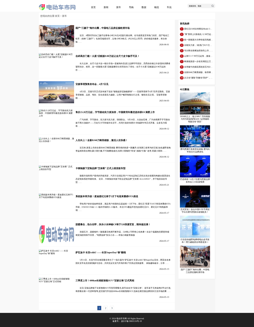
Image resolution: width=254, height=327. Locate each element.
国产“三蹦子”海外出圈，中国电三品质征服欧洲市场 (103, 28)
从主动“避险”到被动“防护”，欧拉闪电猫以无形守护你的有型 (211, 78)
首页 (93, 7)
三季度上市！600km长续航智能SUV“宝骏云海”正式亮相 (105, 280)
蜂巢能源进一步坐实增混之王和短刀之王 (202, 61)
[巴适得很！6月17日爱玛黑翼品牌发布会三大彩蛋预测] (196, 177)
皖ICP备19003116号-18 (131, 321)
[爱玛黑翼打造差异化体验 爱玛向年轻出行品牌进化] (196, 147)
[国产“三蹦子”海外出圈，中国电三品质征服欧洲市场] (196, 267)
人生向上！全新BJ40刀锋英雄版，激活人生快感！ (102, 140)
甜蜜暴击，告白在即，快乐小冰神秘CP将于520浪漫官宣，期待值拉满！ (113, 224)
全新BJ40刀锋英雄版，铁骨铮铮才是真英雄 (203, 72)
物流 (156, 7)
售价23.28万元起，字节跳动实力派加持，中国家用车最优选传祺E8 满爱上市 (115, 112)
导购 (131, 7)
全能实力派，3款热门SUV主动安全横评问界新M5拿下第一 (210, 45)
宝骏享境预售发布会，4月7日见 (92, 84)
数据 (144, 7)
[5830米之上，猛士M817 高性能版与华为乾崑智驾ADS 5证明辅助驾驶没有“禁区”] (196, 114)
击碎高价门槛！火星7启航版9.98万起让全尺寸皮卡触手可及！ (108, 56)
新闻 (106, 7)
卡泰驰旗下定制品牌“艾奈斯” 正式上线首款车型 (101, 168)
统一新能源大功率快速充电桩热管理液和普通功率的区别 (210, 40)
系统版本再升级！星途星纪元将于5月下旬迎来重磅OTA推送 (107, 196)
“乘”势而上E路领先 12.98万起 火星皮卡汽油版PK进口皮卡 (210, 34)
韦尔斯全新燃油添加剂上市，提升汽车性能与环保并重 (209, 51)
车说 (169, 7)
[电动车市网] (57, 10)
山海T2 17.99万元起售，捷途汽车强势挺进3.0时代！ (208, 56)
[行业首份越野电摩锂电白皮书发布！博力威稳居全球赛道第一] (196, 237)
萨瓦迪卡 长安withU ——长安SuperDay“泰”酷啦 (101, 252)
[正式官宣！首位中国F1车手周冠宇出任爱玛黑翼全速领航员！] (196, 207)
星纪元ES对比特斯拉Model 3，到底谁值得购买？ (206, 29)
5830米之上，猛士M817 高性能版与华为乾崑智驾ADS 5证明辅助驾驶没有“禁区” (195, 119)
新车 (118, 7)
